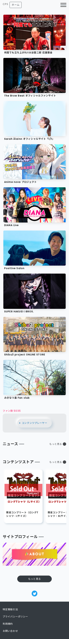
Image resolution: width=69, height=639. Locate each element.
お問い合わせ (10, 631)
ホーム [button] (15, 5)
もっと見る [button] (55, 444)
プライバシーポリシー (15, 616)
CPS (5, 4)
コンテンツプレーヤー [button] (34, 423)
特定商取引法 (10, 609)
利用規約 (8, 623)
